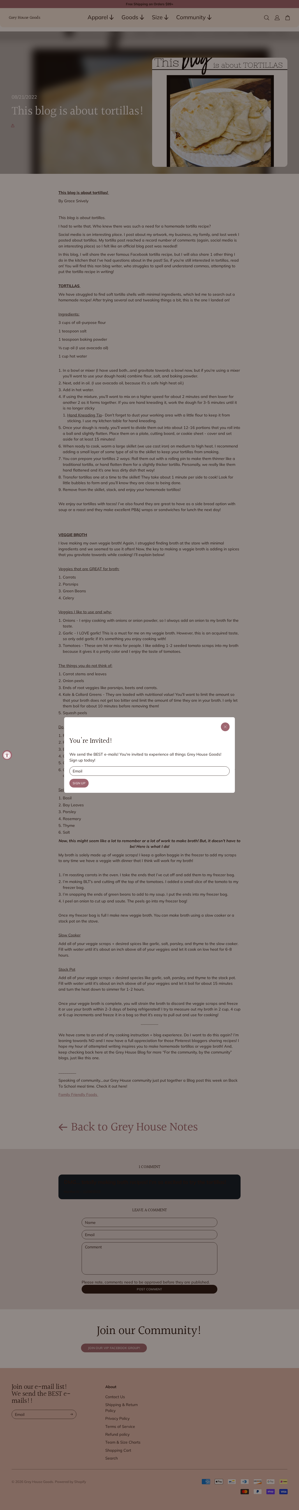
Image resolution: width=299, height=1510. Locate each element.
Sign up (79, 783)
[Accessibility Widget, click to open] (7, 755)
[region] (149, 755)
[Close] (225, 726)
